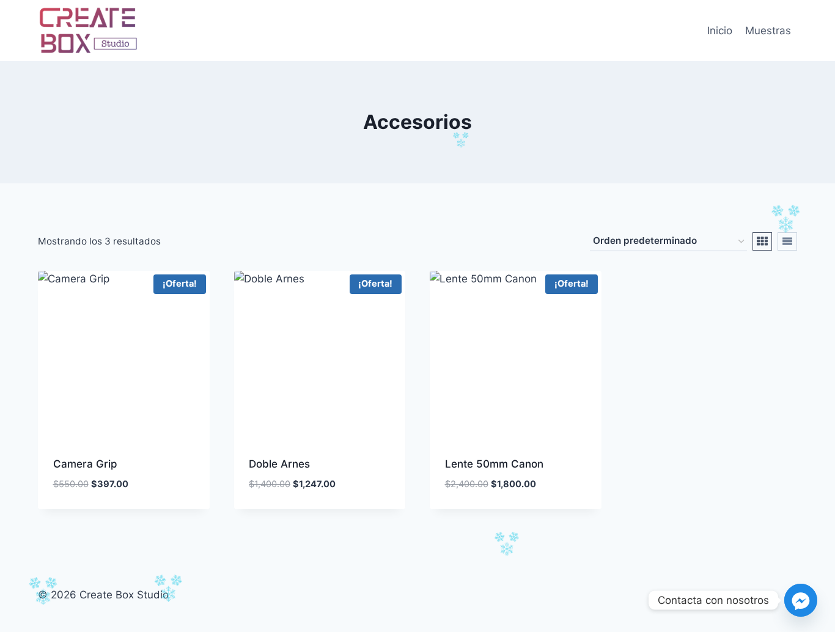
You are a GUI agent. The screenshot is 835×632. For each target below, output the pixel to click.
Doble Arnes (279, 464)
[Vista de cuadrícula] (762, 241)
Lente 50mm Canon (494, 464)
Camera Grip (85, 464)
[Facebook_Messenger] (800, 600)
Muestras (768, 30)
